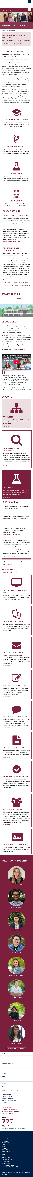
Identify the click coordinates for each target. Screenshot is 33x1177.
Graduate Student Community (11, 1111)
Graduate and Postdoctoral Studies (16, 1091)
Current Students (6, 1060)
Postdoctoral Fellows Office (10, 1109)
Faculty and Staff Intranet (10, 1113)
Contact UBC (5, 1141)
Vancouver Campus (7, 1157)
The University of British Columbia (12, 3)
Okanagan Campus (7, 1159)
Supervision (5, 1070)
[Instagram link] (3, 1121)
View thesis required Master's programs (16, 285)
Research (22, 1128)
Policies (4, 1079)
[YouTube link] (11, 1121)
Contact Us (5, 1102)
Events (3, 1146)
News (3, 1144)
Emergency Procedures (7, 1172)
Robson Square (6, 1163)
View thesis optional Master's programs (16, 282)
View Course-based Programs (12, 242)
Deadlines (4, 1073)
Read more (20, 43)
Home (3, 1053)
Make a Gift (5, 1150)
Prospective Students (7, 1056)
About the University (7, 1143)
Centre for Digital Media (8, 1165)
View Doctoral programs (11, 288)
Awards (3, 1066)
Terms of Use (17, 1172)
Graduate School (5, 30)
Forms (3, 1076)
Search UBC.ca (6, 1151)
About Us (4, 1083)
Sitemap (12, 1128)
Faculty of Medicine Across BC (10, 1167)
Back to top (5, 1128)
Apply (3, 1086)
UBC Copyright (25, 1172)
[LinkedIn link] (7, 1121)
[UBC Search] (29, 2)
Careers (4, 1148)
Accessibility (5, 1174)
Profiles (17, 1128)
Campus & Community (7, 1063)
